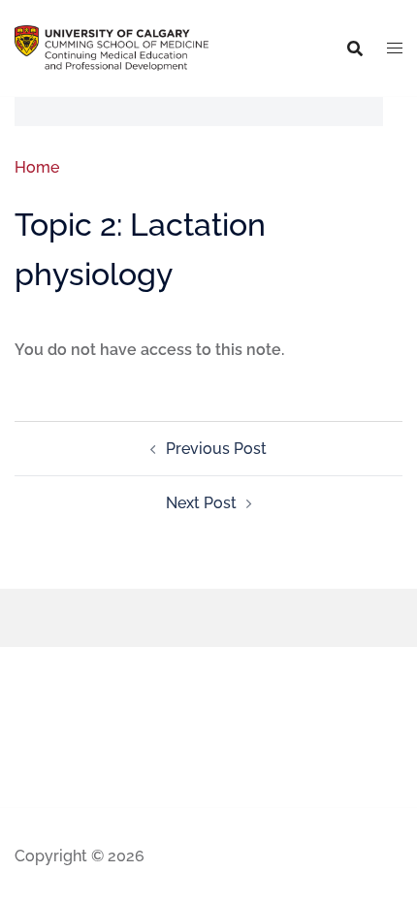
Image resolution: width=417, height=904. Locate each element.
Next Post (201, 503)
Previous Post (216, 448)
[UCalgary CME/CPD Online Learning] (111, 47)
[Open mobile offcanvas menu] (394, 48)
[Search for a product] (355, 48)
